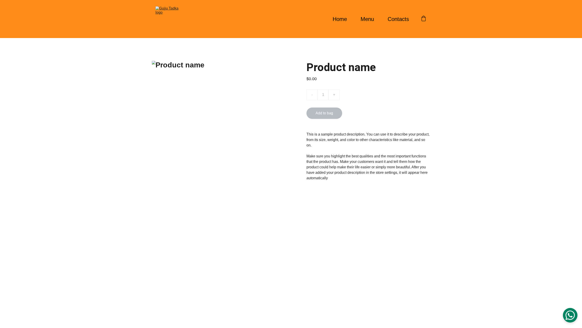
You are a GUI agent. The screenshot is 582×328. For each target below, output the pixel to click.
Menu (367, 19)
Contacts (398, 19)
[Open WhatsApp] (570, 315)
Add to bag (324, 113)
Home (340, 19)
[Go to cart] (423, 19)
